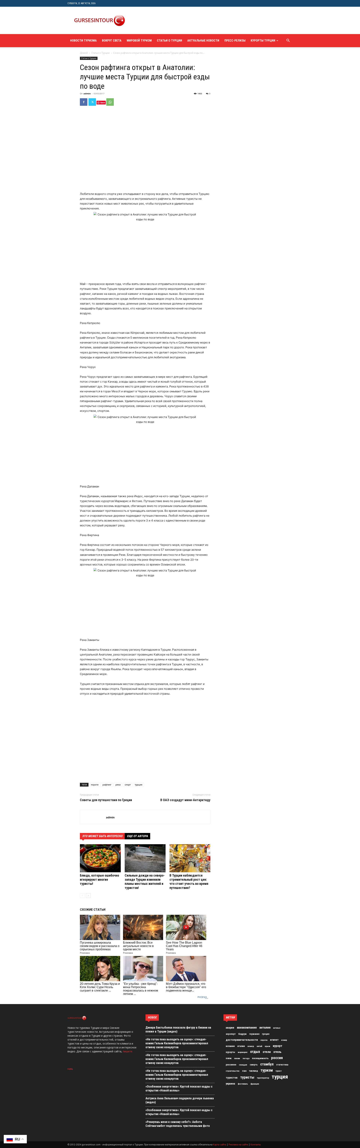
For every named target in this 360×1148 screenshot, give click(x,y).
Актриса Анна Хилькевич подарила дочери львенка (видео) (180, 1100)
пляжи (237, 1058)
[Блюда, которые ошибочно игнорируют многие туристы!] (100, 858)
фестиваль (243, 1084)
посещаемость (260, 1058)
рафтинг (107, 784)
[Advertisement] (199, 20)
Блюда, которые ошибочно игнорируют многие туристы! (99, 879)
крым (267, 1046)
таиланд (253, 1070)
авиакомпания (247, 1027)
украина (230, 1083)
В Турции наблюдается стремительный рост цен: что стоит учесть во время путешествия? (189, 881)
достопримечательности (242, 1039)
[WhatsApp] (110, 102)
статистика (282, 1064)
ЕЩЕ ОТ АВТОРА (137, 836)
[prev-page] (82, 895)
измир (284, 1040)
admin (87, 93)
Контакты (255, 1144)
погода (246, 1058)
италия (241, 1046)
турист (278, 1071)
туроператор (263, 1077)
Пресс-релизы (234, 40)
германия (254, 1034)
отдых (255, 1052)
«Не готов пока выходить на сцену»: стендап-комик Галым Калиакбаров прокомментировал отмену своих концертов (177, 1043)
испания (230, 1046)
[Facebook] (83, 102)
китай (259, 1046)
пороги (94, 784)
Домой (84, 52)
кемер (251, 1046)
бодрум (242, 1034)
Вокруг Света (112, 40)
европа (263, 1040)
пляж (229, 1058)
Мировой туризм (139, 40)
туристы (247, 1077)
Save (102, 102)
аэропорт (231, 1034)
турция (138, 784)
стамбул (267, 1064)
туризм (266, 1070)
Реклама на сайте (238, 1144)
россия (277, 1058)
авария (230, 1027)
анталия (265, 1027)
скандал (243, 1064)
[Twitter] (92, 102)
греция (265, 1034)
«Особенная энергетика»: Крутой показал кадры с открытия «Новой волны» (179, 1088)
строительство (232, 1071)
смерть (254, 1064)
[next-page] (88, 895)
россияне (231, 1064)
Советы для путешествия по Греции (106, 800)
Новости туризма (83, 40)
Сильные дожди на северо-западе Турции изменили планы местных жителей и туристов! (145, 881)
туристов (232, 1077)
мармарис (243, 1052)
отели (267, 1052)
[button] (288, 41)
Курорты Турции (263, 40)
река (118, 784)
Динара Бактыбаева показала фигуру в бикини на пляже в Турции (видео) (178, 1029)
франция (254, 1083)
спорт (128, 784)
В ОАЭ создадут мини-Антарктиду (185, 800)
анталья (276, 1028)
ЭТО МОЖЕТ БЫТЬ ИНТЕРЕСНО (102, 836)
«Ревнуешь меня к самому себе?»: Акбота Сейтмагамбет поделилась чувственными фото (178, 1124)
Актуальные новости (203, 40)
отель (277, 1052)
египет (274, 1039)
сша (244, 1070)
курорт (277, 1046)
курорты (230, 1052)
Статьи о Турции (169, 40)
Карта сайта (219, 1144)
